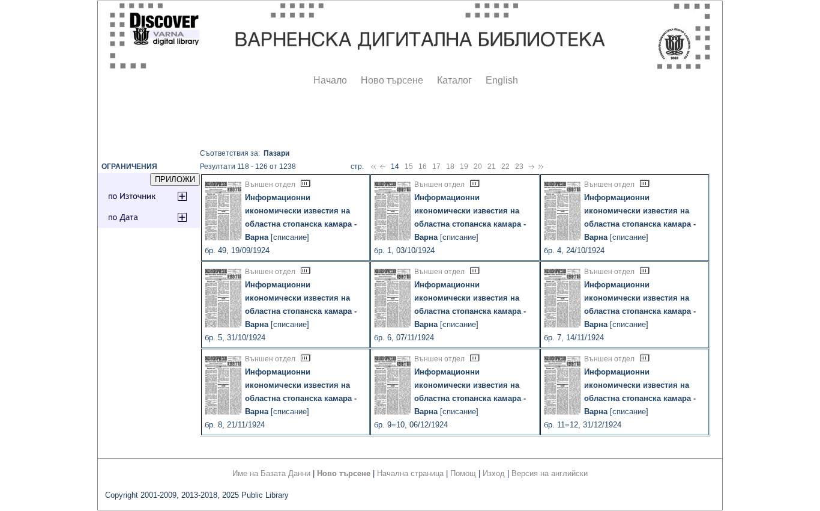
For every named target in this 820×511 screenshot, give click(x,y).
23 (519, 166)
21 (491, 166)
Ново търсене (392, 80)
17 (436, 166)
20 (478, 166)
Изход (494, 473)
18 (450, 166)
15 (409, 166)
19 (464, 166)
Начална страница (410, 473)
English (502, 80)
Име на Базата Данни (271, 473)
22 (505, 166)
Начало (330, 80)
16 (422, 166)
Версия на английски (549, 473)
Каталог (454, 80)
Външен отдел (270, 184)
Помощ (463, 473)
